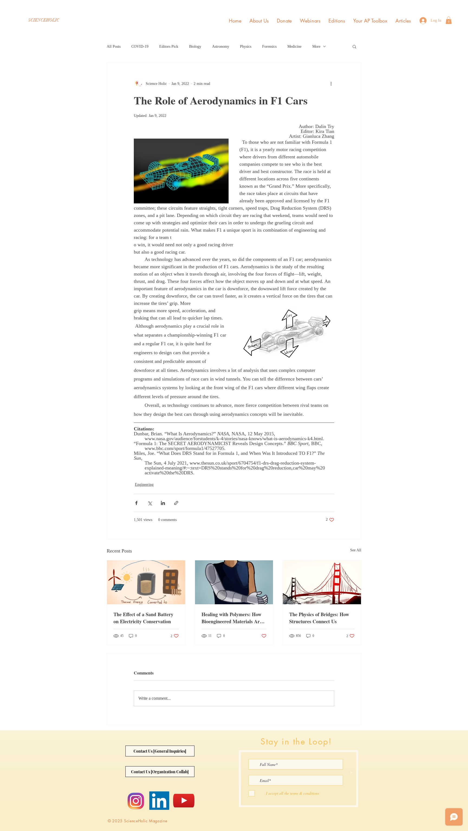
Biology (195, 46)
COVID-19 (139, 46)
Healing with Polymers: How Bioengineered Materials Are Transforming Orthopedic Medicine (232, 618)
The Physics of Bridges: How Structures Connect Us (319, 618)
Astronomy (220, 46)
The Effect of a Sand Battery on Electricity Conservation (143, 618)
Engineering (144, 484)
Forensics (269, 46)
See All (355, 550)
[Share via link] (176, 503)
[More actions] (331, 83)
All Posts (114, 46)
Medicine (294, 46)
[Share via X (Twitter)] (149, 503)
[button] (449, 20)
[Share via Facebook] (136, 503)
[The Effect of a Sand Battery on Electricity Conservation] (146, 582)
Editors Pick (168, 46)
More (316, 46)
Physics (245, 46)
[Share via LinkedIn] (162, 503)
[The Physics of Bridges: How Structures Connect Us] (322, 582)
